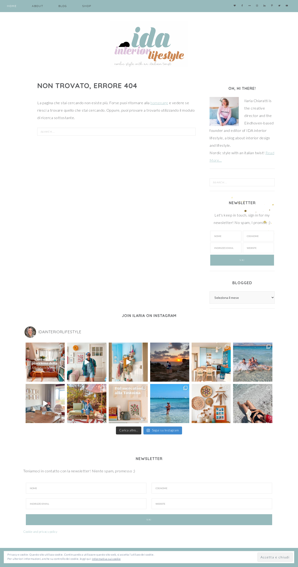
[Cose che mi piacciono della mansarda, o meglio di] (45, 362)
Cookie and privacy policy (40, 532)
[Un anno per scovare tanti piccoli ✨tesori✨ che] (128, 403)
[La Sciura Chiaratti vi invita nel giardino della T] (86, 403)
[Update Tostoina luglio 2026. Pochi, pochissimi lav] (211, 362)
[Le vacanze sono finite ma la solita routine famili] (128, 362)
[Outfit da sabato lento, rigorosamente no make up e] (86, 362)
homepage (159, 102)
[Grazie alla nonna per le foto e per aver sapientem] (252, 362)
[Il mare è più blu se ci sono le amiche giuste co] (252, 403)
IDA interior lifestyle (149, 44)
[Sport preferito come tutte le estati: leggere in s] (169, 403)
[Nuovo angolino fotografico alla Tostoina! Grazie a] (211, 403)
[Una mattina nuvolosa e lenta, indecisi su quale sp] (45, 403)
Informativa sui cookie (106, 558)
